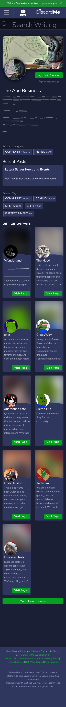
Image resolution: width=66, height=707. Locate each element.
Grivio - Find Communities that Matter (24, 658)
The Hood (43, 260)
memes (13, 206)
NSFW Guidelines (34, 661)
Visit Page (20, 293)
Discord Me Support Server (36, 654)
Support (54, 661)
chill (34, 206)
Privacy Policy (52, 658)
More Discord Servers (33, 601)
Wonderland (13, 260)
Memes (44, 152)
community (17, 198)
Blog (46, 661)
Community (17, 152)
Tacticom (42, 483)
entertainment (18, 213)
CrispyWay (44, 335)
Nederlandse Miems (13, 485)
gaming (45, 198)
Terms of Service (15, 661)
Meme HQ (43, 409)
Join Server (51, 75)
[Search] (4, 24)
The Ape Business (22, 90)
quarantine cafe (15, 409)
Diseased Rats (14, 557)
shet (7, 335)
